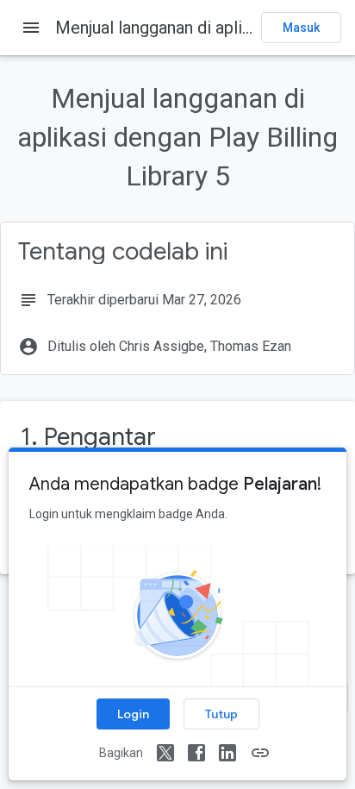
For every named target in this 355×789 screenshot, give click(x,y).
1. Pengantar (88, 437)
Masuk (301, 27)
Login (133, 714)
